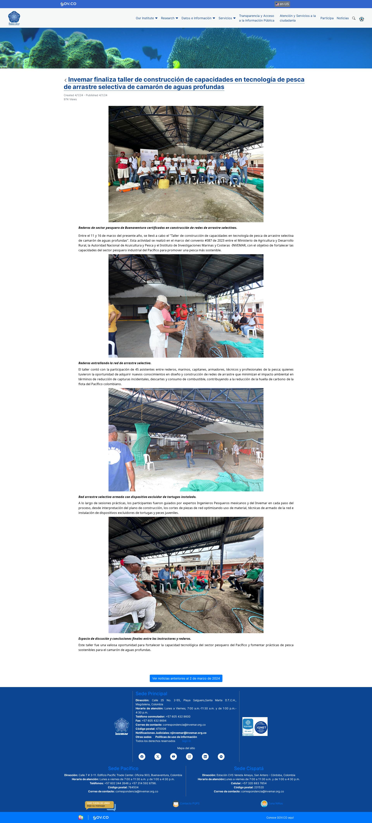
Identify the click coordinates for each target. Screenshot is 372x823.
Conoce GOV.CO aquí (280, 817)
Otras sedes (144, 736)
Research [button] (168, 18)
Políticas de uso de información (176, 736)
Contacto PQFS (189, 803)
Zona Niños (275, 803)
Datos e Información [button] (197, 18)
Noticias (343, 18)
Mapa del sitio (186, 748)
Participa (327, 18)
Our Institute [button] (145, 18)
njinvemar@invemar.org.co (188, 732)
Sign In (186, 741)
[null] (66, 80)
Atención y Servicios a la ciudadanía (298, 18)
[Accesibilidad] (361, 19)
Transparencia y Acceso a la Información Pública (256, 18)
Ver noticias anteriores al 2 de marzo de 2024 (186, 678)
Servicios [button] (226, 18)
